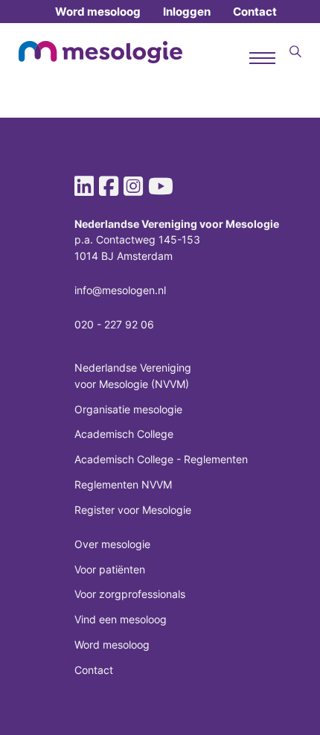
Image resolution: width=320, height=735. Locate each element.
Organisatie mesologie (128, 409)
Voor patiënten (109, 569)
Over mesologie (112, 544)
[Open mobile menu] (262, 58)
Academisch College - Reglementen (161, 459)
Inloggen (187, 11)
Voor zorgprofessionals (129, 594)
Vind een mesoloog (120, 619)
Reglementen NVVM (123, 484)
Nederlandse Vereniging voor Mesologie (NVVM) (132, 375)
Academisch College (123, 433)
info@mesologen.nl (120, 290)
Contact (255, 11)
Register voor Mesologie (132, 509)
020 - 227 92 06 (114, 324)
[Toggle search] (295, 52)
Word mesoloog (98, 11)
